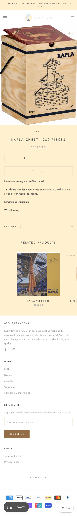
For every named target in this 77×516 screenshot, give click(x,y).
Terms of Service (13, 456)
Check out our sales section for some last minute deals (38, 5)
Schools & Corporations (17, 392)
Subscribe (16, 434)
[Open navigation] (5, 17)
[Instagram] (14, 349)
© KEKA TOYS (38, 477)
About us (9, 381)
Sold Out (38, 170)
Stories (8, 375)
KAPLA (38, 131)
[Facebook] (5, 349)
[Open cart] (72, 17)
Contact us (9, 387)
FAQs (7, 369)
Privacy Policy (11, 462)
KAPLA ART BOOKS (38, 301)
